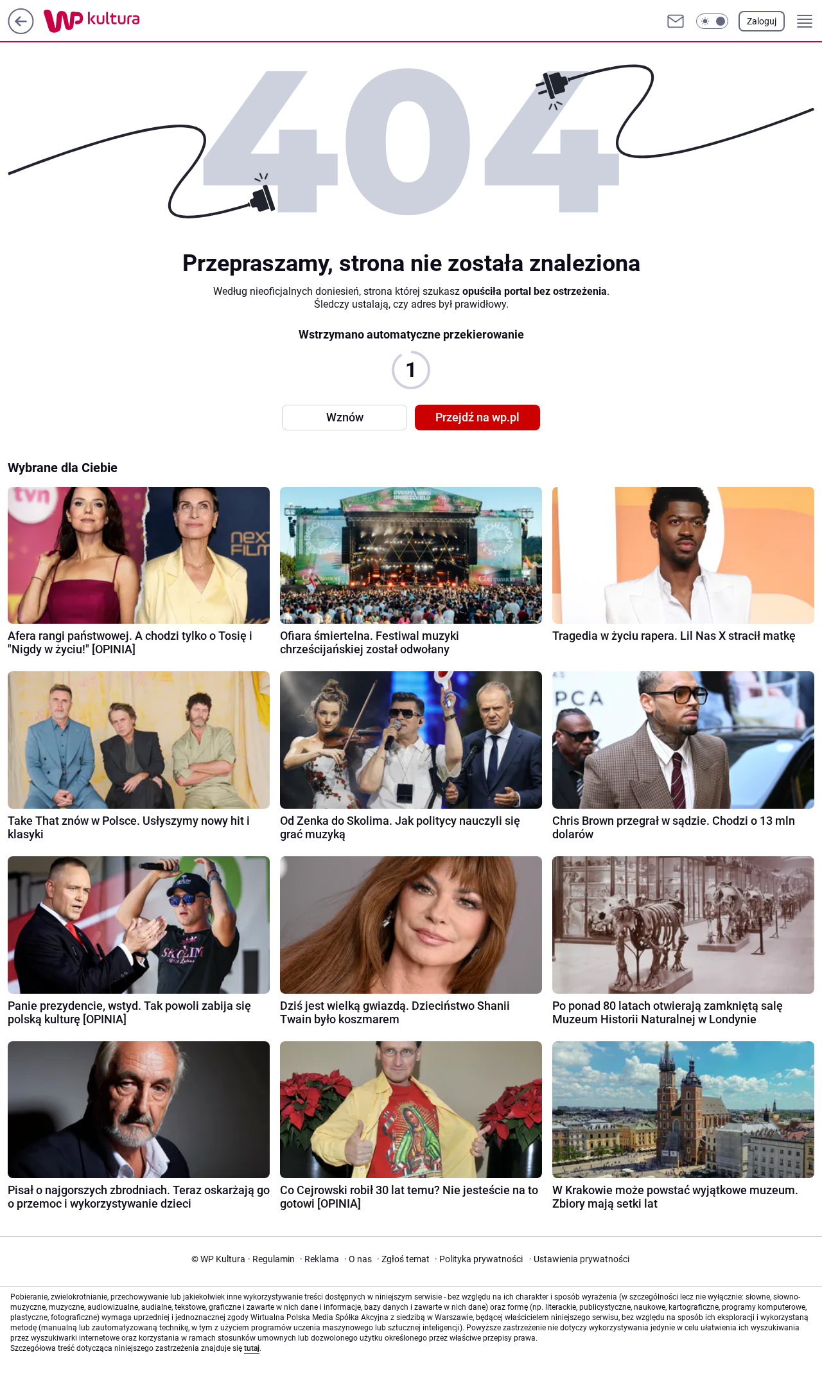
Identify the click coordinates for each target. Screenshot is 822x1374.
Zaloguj (761, 21)
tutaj (251, 1348)
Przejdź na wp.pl (477, 417)
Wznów (344, 417)
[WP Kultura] (120, 21)
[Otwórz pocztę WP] (675, 21)
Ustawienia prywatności (579, 1259)
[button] (712, 21)
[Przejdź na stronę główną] (21, 30)
